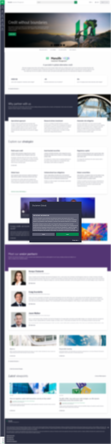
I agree (67, 234)
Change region (75, 240)
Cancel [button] (43, 234)
